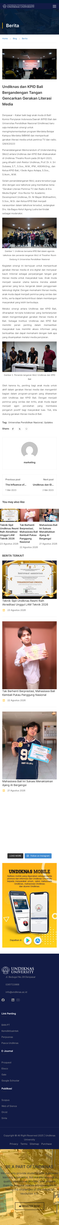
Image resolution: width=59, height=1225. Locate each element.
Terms (23, 1143)
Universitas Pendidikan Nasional (25, 422)
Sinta (4, 1118)
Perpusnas (7, 1037)
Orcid (4, 1112)
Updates (48, 422)
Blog (15, 38)
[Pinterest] (26, 429)
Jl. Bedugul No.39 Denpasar (21, 977)
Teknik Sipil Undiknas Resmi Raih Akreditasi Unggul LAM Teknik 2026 (9, 531)
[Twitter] (19, 429)
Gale (4, 1074)
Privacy (14, 1143)
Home (5, 38)
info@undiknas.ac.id (16, 992)
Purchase (46, 1143)
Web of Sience (9, 1106)
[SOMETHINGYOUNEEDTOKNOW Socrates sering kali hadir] (37, 820)
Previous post (12, 479)
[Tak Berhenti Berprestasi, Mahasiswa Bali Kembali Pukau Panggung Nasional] (29, 515)
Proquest (6, 1062)
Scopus (6, 1100)
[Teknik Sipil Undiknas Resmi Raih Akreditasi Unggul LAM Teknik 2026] (10, 515)
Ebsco (5, 1068)
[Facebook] (13, 429)
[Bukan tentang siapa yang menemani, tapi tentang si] (9, 820)
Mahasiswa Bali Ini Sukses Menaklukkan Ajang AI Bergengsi (48, 531)
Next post (48, 479)
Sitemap (34, 1143)
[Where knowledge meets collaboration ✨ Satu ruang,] (9, 802)
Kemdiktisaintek (10, 1031)
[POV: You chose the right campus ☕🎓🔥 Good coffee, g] (37, 829)
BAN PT (6, 1024)
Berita (24, 38)
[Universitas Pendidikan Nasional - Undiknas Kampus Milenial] (18, 6)
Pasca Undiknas (10, 1043)
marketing (29, 462)
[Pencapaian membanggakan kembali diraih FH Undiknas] (37, 838)
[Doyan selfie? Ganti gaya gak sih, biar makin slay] (37, 811)
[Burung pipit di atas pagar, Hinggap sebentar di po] (37, 847)
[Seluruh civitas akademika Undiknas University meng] (9, 838)
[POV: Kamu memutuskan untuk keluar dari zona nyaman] (9, 811)
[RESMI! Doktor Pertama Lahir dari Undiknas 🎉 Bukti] (37, 802)
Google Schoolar (10, 1080)
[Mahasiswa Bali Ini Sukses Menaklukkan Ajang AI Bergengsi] (49, 515)
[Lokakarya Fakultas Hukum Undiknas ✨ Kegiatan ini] (9, 829)
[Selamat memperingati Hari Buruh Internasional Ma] (9, 847)
